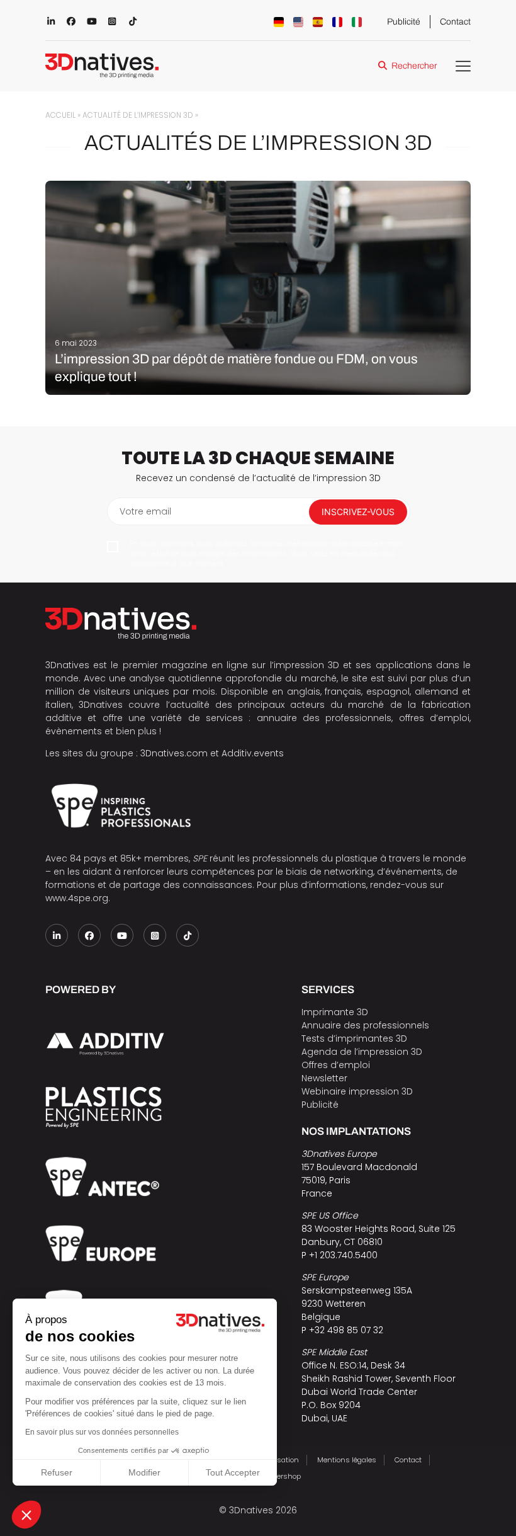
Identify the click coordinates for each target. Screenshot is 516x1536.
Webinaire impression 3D (357, 1091)
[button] (26, 1514)
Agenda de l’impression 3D (361, 1051)
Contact (455, 21)
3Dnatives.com (174, 753)
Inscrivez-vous (358, 511)
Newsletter (324, 1078)
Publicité (403, 21)
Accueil (60, 115)
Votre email (145, 511)
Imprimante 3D (334, 1012)
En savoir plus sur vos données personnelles (102, 1432)
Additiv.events (253, 753)
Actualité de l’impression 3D (137, 115)
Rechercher (414, 66)
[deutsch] (279, 22)
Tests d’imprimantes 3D (354, 1038)
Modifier (144, 1472)
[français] (337, 22)
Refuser (56, 1472)
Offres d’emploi (335, 1065)
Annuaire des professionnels (365, 1025)
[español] (318, 22)
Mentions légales (346, 1460)
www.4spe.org (76, 898)
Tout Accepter (233, 1472)
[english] (298, 22)
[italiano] (357, 22)
